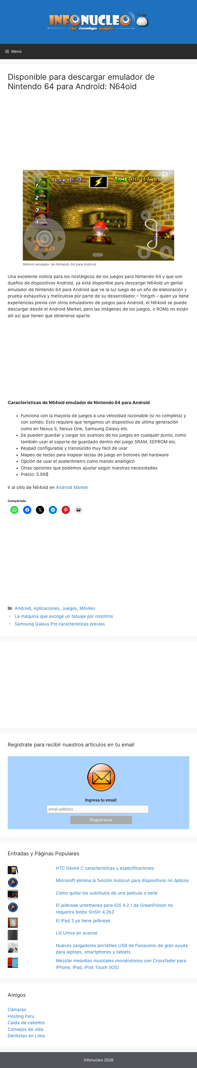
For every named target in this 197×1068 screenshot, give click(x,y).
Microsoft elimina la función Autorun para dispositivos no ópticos (122, 880)
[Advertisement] (46, 134)
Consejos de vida (25, 1029)
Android (23, 608)
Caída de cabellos (26, 1022)
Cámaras (17, 1009)
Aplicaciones (47, 608)
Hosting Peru (21, 1016)
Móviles (87, 608)
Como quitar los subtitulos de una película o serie (106, 893)
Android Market (72, 487)
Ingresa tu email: (101, 800)
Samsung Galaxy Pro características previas (60, 624)
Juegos (69, 608)
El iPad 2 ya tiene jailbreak (83, 920)
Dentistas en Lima (26, 1035)
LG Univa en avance (76, 933)
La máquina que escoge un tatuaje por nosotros (64, 616)
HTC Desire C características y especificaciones (105, 868)
